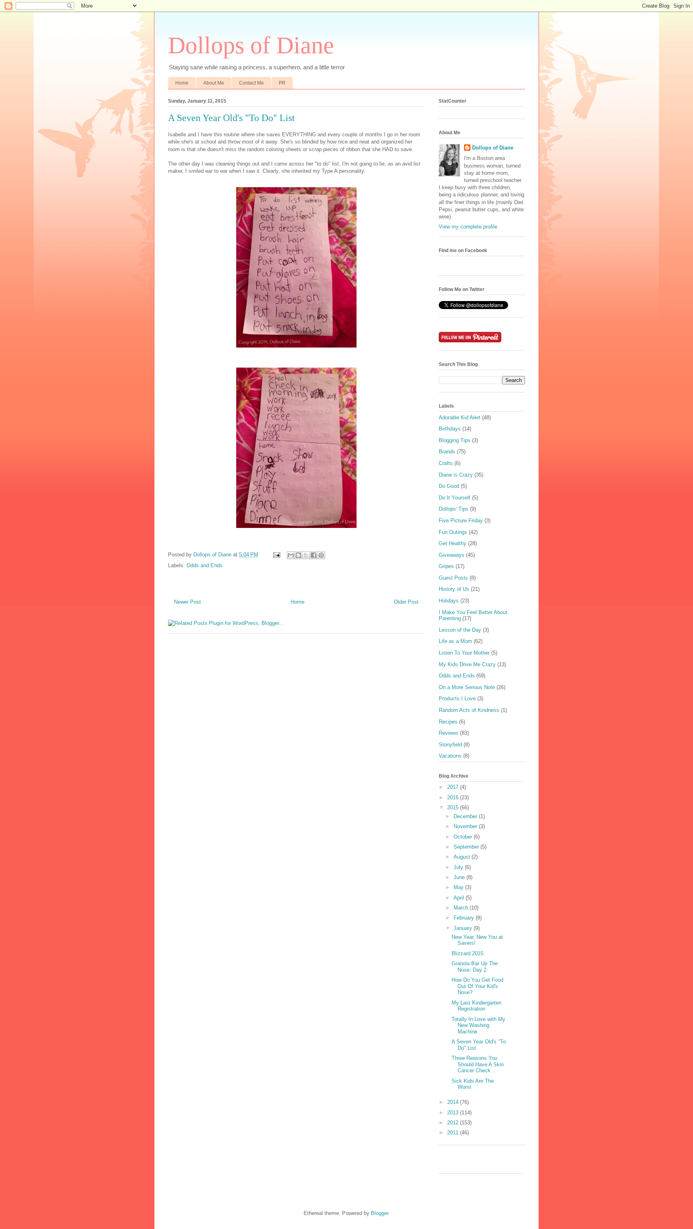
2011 (453, 1133)
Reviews (448, 733)
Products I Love (457, 698)
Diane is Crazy (456, 475)
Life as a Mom (455, 641)
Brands (447, 452)
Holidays (449, 601)
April (460, 898)
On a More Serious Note (467, 687)
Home (181, 83)
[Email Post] (276, 555)
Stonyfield (450, 745)
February (465, 918)
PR (282, 83)
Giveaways (451, 555)
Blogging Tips (454, 440)
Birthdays (450, 429)
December (466, 816)
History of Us (454, 589)
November (466, 826)
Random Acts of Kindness (469, 710)
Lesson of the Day (460, 630)
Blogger (379, 1213)
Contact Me (251, 83)
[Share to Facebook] (314, 555)
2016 (453, 797)
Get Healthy (452, 543)
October (464, 837)
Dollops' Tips (453, 509)
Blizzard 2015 (467, 953)
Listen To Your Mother (464, 653)
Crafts (446, 463)
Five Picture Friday (461, 520)
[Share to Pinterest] (321, 555)
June (460, 877)
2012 (453, 1123)
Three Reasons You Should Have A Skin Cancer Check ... (478, 1064)
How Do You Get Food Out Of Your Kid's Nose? (477, 986)
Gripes (446, 566)
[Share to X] (306, 555)
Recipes (448, 722)
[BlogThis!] (298, 555)
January (464, 928)
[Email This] (291, 555)
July (459, 867)
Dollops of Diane (251, 45)
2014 (453, 1102)
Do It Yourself (454, 498)
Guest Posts (453, 578)
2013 (453, 1113)
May (459, 887)
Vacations (450, 756)
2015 (453, 808)
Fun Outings (453, 532)
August (463, 857)
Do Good (449, 486)
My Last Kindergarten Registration (476, 1006)
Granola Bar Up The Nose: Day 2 (475, 966)
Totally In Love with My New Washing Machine (478, 1025)
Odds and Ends (204, 565)
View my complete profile (468, 227)
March (462, 908)
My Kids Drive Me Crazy (467, 664)
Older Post (406, 602)
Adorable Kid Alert (459, 417)
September (467, 847)
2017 (453, 787)
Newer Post (187, 602)
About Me (213, 83)
